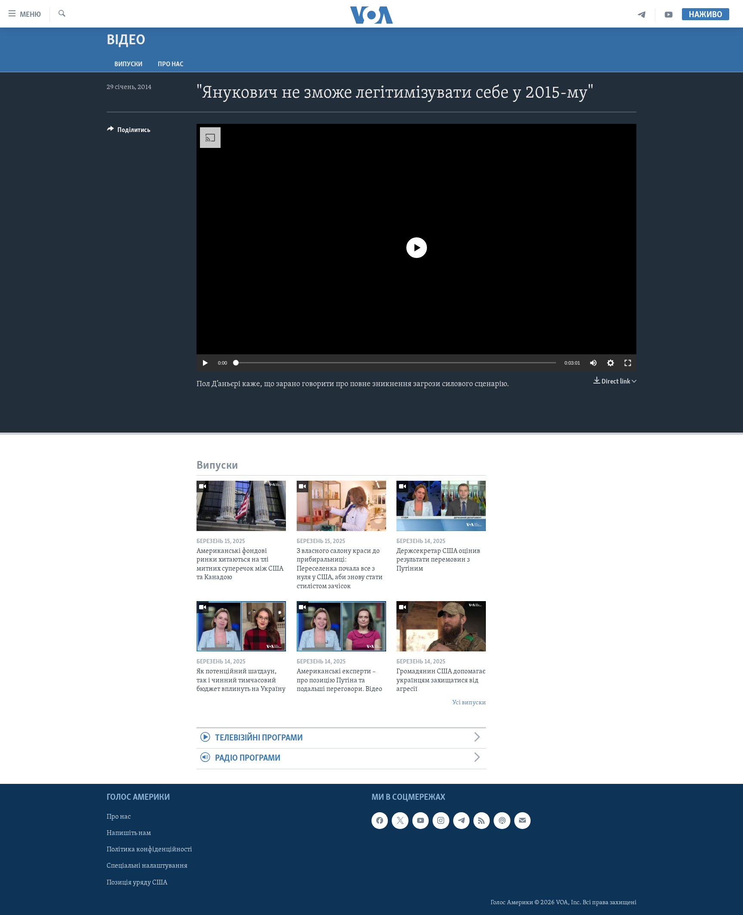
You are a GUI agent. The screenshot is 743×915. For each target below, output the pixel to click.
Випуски (128, 64)
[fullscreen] (627, 363)
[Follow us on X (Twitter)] (400, 820)
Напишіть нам (129, 833)
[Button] (128, 132)
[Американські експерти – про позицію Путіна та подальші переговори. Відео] (341, 626)
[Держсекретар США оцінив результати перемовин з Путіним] (441, 506)
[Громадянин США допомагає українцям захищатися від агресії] (441, 626)
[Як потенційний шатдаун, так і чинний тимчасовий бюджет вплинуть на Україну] (241, 626)
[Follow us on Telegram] (461, 820)
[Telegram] (641, 14)
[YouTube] (668, 14)
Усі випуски (469, 703)
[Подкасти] (502, 820)
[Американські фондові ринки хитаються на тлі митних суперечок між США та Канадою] (241, 506)
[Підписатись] (522, 820)
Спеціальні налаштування (147, 866)
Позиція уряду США (137, 882)
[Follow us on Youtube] (420, 820)
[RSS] (481, 820)
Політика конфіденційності (149, 849)
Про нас (170, 64)
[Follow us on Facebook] (380, 820)
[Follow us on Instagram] (441, 820)
